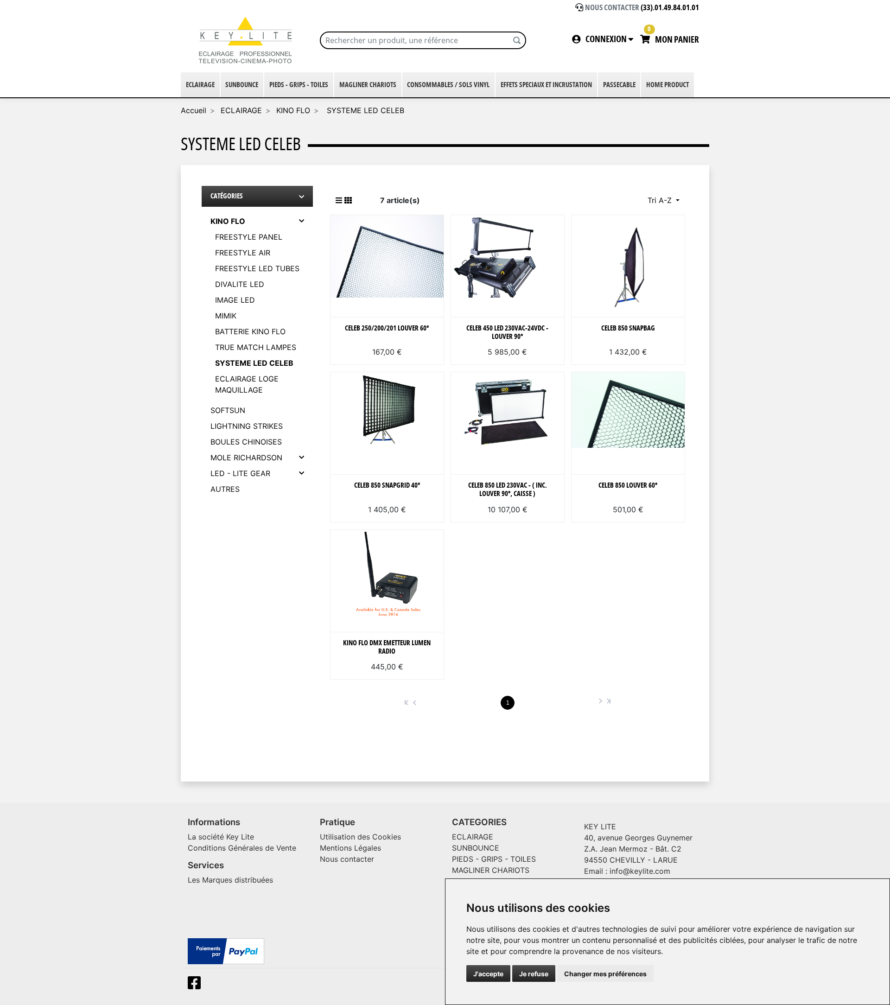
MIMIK (225, 315)
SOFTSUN (227, 410)
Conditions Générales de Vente (242, 847)
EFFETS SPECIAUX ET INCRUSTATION (546, 85)
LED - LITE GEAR (240, 473)
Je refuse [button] (533, 974)
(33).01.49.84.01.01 (670, 8)
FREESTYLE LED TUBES (257, 268)
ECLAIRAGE (200, 85)
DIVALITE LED (239, 284)
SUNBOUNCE (241, 85)
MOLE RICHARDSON (246, 457)
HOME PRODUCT (667, 85)
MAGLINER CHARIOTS (367, 85)
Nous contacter (347, 859)
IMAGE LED (235, 300)
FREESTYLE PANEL (248, 237)
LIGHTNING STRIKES (246, 426)
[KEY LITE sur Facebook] (196, 985)
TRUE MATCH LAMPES (255, 347)
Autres (225, 489)
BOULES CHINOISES (246, 441)
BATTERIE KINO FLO (250, 331)
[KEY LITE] (247, 40)
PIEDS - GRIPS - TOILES (298, 85)
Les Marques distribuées (230, 879)
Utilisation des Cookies (360, 836)
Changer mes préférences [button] (605, 974)
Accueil (193, 110)
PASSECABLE (619, 85)
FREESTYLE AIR (242, 252)
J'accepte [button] (488, 974)
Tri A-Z (661, 200)
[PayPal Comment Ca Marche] (226, 950)
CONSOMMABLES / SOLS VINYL (448, 85)
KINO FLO (293, 110)
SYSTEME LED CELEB (364, 110)
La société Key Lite (221, 836)
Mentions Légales (350, 847)
